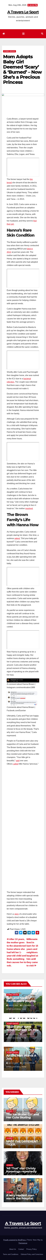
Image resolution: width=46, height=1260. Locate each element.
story (17, 914)
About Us (12, 1249)
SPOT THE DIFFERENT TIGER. (22, 1143)
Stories (9, 1111)
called (15, 764)
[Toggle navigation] (23, 33)
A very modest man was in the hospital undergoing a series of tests (22, 1200)
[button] (42, 34)
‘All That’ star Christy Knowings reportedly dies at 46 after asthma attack (22, 1173)
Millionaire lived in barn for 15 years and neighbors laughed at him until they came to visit (32, 952)
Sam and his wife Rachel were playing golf (21, 1001)
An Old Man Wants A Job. (21, 1057)
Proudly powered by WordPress (14, 1240)
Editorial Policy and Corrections (32, 1254)
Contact (21, 1249)
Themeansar (22, 1243)
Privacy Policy (31, 1249)
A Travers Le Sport (23, 12)
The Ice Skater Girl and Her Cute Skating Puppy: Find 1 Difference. (22, 1119)
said (18, 761)
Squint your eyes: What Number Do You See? (22, 1030)
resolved (29, 508)
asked (17, 538)
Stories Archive (9, 51)
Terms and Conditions (10, 1254)
